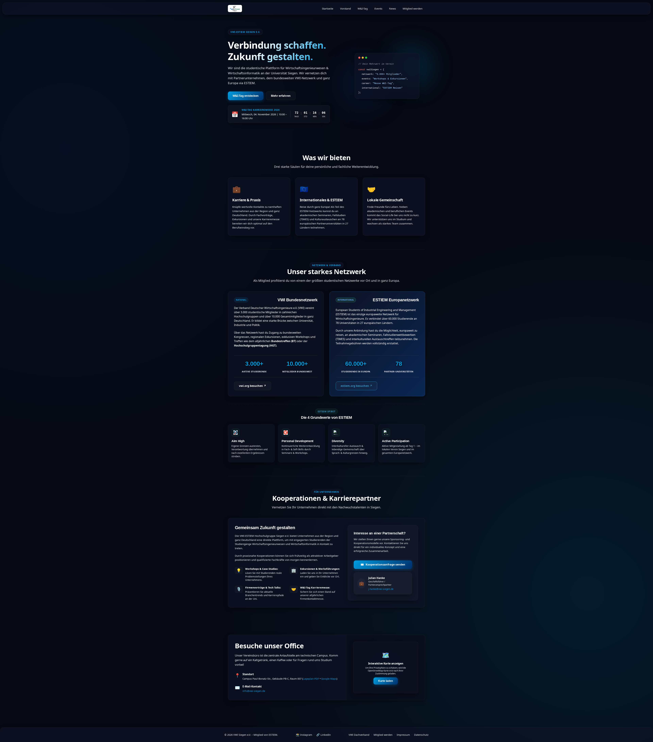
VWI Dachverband (359, 734)
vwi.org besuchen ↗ (252, 386)
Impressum (403, 734)
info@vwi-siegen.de (253, 691)
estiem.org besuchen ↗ (356, 386)
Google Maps (329, 678)
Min (314, 116)
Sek (323, 116)
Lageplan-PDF (311, 678)
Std (305, 116)
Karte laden (385, 680)
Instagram (304, 735)
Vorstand (345, 8)
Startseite (327, 8)
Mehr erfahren (281, 96)
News (392, 8)
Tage (296, 116)
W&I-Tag (363, 8)
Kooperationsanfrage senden (383, 564)
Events (378, 8)
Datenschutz (421, 734)
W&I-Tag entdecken (246, 96)
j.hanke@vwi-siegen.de (381, 589)
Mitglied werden (412, 8)
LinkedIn (323, 735)
